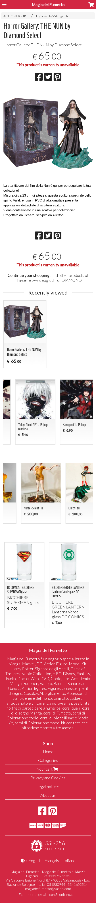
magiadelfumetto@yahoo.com (48, 888)
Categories (48, 760)
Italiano (68, 860)
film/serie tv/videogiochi (35, 280)
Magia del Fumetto (48, 4)
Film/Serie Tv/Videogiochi (51, 16)
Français (52, 860)
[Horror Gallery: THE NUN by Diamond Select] (48, 133)
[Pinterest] (52, 813)
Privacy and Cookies (48, 777)
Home (48, 751)
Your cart (45, 769)
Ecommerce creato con (48, 894)
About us (48, 795)
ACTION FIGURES (16, 16)
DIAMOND (72, 280)
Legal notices (48, 786)
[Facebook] (42, 813)
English (35, 860)
